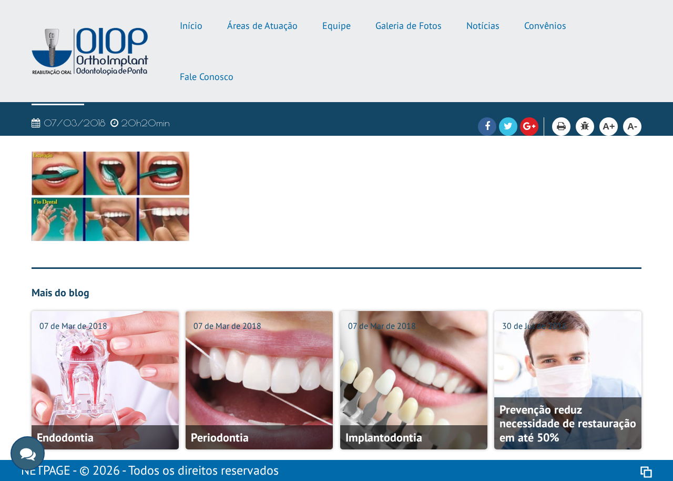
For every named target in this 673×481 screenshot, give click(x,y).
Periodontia (220, 437)
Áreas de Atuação (262, 25)
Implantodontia (383, 437)
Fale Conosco (206, 77)
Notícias (482, 25)
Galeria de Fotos (408, 25)
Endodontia (65, 437)
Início (191, 25)
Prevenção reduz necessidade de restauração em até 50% (567, 423)
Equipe (336, 25)
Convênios (545, 25)
